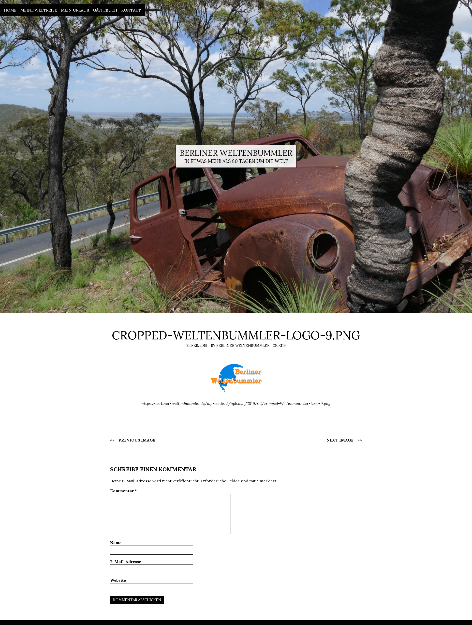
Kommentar (123, 490)
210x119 (279, 345)
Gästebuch (105, 10)
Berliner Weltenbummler (236, 153)
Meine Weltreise (38, 10)
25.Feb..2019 (196, 345)
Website (118, 580)
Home (10, 10)
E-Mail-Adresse (125, 561)
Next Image (340, 440)
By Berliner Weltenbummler (240, 345)
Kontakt (131, 10)
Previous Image (136, 440)
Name (115, 542)
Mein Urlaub (75, 10)
